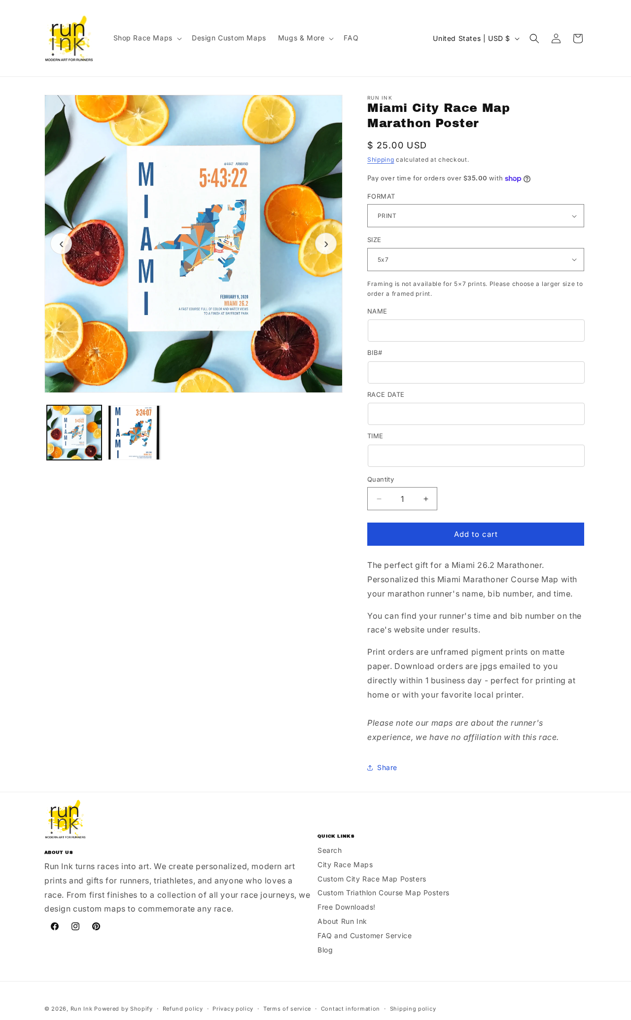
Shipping (380, 159)
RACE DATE (386, 394)
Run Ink (81, 1008)
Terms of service (287, 1008)
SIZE (374, 240)
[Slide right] (326, 243)
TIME (375, 436)
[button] (146, 38)
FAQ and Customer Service (364, 935)
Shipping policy (413, 1008)
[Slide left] (61, 243)
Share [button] (387, 767)
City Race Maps (345, 864)
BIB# (375, 352)
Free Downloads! (346, 907)
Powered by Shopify (123, 1008)
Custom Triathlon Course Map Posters (383, 892)
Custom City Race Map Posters (371, 879)
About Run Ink (342, 921)
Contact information (350, 1008)
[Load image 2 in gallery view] (133, 432)
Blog (325, 950)
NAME (377, 311)
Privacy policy (232, 1008)
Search (329, 850)
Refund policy (183, 1008)
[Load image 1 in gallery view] (74, 432)
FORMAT (381, 196)
